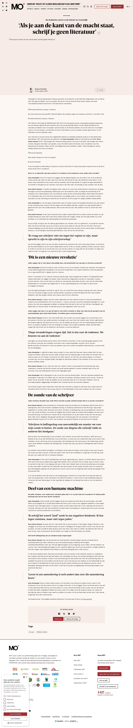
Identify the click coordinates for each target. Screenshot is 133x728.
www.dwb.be (87, 599)
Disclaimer (56, 716)
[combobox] (24, 677)
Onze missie (78, 665)
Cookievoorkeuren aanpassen (81, 716)
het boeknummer (73, 123)
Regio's (36, 9)
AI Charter (65, 716)
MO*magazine (73, 9)
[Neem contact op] (84, 7)
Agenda (64, 9)
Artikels (30, 9)
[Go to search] (88, 7)
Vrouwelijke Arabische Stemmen (91, 123)
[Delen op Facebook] (59, 614)
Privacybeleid (45, 716)
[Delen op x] (64, 614)
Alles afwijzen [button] (15, 718)
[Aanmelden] (91, 7)
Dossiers (57, 9)
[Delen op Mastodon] (74, 614)
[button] (15, 723)
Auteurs (50, 9)
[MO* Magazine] (18, 6)
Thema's (43, 9)
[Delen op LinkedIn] (69, 614)
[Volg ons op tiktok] (3, 10)
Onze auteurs (78, 674)
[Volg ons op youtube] (6, 10)
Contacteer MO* (79, 669)
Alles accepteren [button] (15, 714)
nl (128, 6)
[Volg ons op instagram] (6, 3)
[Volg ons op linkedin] (6, 6)
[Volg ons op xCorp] (3, 6)
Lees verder (14, 692)
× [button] (26, 677)
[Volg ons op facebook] (3, 3)
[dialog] (15, 700)
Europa (31, 632)
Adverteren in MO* (80, 683)
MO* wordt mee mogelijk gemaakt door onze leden (36, 663)
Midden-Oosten (42, 632)
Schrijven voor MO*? (81, 678)
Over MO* (77, 660)
